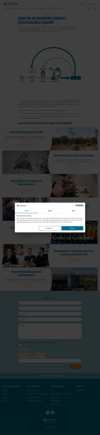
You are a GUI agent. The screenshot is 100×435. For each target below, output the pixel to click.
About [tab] (73, 210)
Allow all (72, 228)
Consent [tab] (26, 210)
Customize (49, 228)
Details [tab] (50, 210)
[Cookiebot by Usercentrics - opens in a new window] (76, 205)
